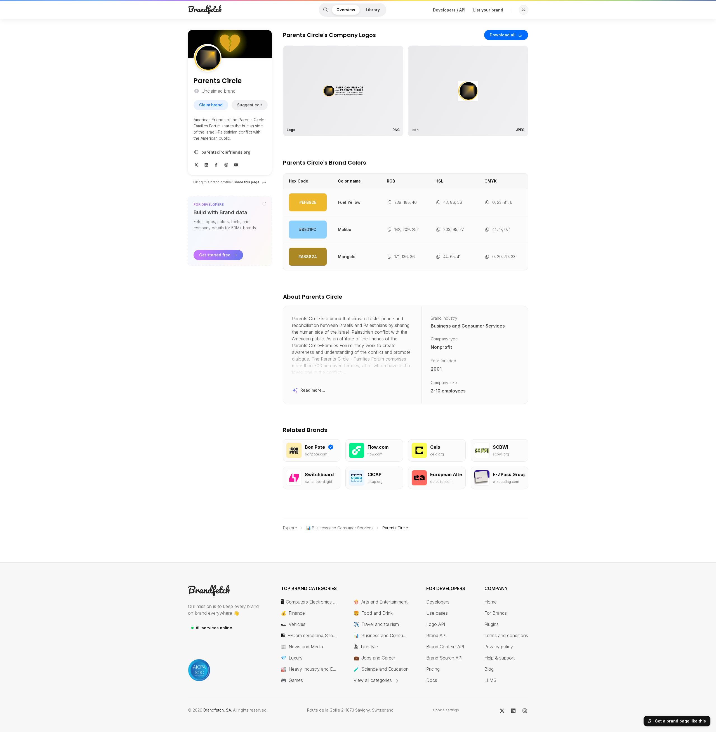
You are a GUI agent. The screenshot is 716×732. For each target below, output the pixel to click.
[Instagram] (226, 164)
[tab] (325, 10)
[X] (196, 164)
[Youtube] (236, 164)
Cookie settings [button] (446, 710)
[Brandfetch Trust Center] (199, 670)
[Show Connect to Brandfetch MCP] (264, 204)
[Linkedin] (206, 164)
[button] (523, 9)
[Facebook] (216, 164)
